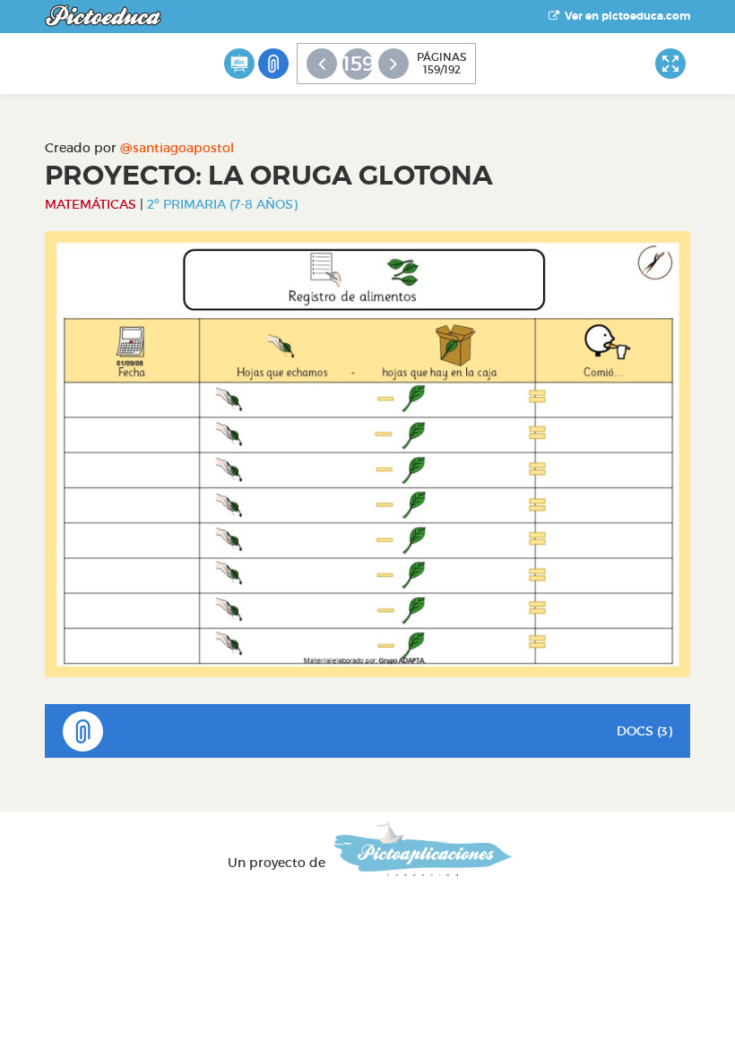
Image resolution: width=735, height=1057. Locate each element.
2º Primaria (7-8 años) (222, 204)
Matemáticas (90, 204)
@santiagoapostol (177, 148)
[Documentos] (273, 63)
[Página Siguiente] (393, 63)
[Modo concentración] (670, 63)
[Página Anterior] (322, 63)
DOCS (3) (644, 731)
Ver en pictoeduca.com (624, 16)
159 (357, 63)
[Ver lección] (239, 63)
